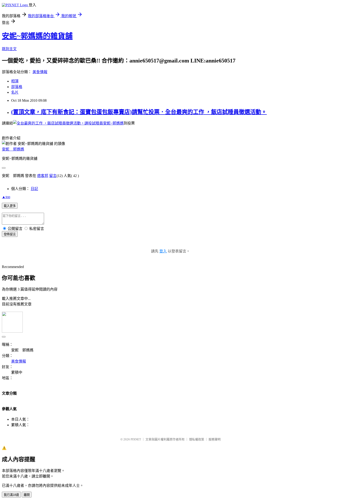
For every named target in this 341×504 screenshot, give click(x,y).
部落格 (16, 87)
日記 (34, 189)
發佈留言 (10, 234)
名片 (15, 92)
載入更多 (10, 206)
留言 (53, 176)
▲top (6, 197)
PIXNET (136, 439)
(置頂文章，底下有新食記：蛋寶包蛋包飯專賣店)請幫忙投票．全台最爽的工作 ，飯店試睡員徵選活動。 (139, 112)
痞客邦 (42, 176)
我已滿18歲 (11, 495)
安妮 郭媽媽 (13, 149)
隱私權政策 (196, 439)
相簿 (15, 81)
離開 (27, 495)
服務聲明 (215, 439)
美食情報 (39, 72)
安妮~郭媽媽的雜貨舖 (37, 36)
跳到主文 (9, 49)
